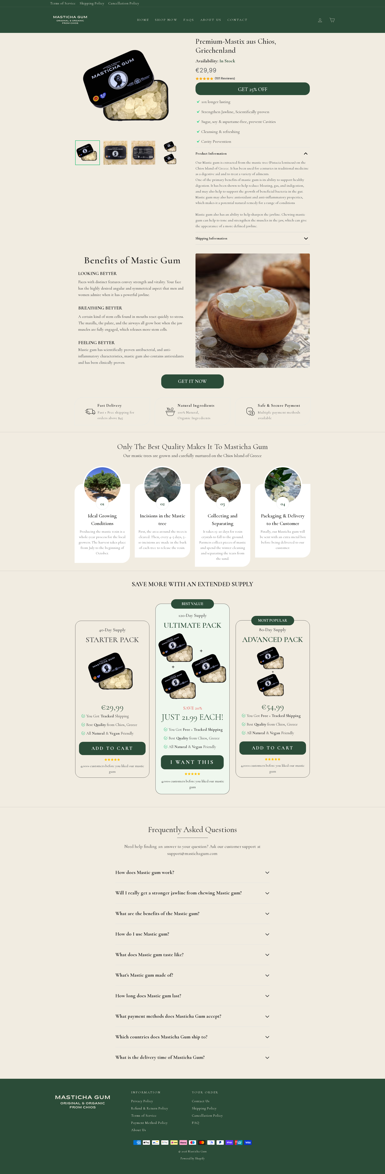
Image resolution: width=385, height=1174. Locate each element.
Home (143, 20)
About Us (211, 20)
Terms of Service (63, 3)
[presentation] (71, 152)
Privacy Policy (142, 1101)
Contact (237, 20)
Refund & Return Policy (149, 1108)
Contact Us (201, 1101)
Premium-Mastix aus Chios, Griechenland (236, 46)
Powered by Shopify (192, 1158)
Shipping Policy (92, 3)
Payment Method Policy (149, 1123)
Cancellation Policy (123, 3)
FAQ (195, 1123)
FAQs (188, 20)
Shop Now (166, 20)
